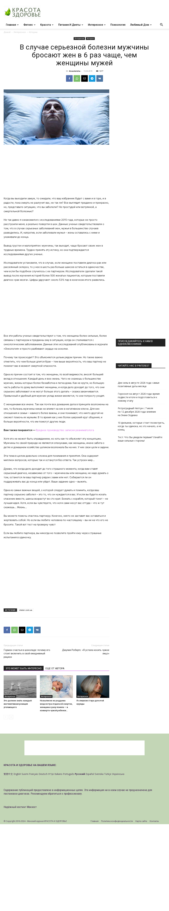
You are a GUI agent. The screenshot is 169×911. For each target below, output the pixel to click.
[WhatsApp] (77, 78)
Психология (117, 24)
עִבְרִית (51, 774)
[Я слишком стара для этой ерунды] (92, 686)
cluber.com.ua (25, 610)
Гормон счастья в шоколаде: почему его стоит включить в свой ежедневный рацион (27, 653)
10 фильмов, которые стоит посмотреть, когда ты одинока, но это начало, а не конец (141, 426)
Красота (45, 24)
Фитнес (28, 24)
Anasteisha (74, 71)
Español (90, 774)
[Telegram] (92, 78)
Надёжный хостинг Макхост (20, 807)
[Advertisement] (56, 172)
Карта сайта (141, 821)
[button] (161, 25)
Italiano (58, 774)
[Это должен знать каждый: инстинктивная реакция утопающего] (20, 686)
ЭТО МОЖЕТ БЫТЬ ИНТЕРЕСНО (24, 668)
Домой (7, 32)
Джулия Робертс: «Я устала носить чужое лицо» (85, 652)
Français (33, 774)
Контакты (154, 821)
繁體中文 (8, 774)
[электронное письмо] (84, 78)
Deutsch (43, 774)
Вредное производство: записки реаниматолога (65, 430)
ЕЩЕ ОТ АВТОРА (55, 668)
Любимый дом (139, 24)
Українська (118, 774)
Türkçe (107, 774)
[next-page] (11, 717)
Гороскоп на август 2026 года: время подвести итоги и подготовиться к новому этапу (139, 397)
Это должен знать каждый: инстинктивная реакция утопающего (18, 703)
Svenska (99, 774)
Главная (11, 24)
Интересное (95, 24)
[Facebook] (69, 78)
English (17, 774)
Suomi (25, 774)
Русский (80, 774)
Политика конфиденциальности (117, 821)
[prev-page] (6, 717)
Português (68, 774)
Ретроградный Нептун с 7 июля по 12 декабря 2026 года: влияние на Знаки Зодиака (137, 412)
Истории (90, 38)
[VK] (99, 78)
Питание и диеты (69, 24)
